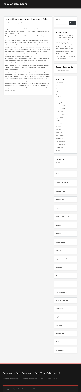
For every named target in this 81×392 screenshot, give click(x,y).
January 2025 (59, 138)
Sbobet (8, 22)
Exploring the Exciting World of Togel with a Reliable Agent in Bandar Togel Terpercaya (64, 37)
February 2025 (60, 135)
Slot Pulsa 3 (59, 174)
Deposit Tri (59, 208)
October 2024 (59, 147)
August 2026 (59, 82)
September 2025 (60, 115)
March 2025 (59, 132)
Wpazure (29, 389)
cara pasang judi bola (18, 22)
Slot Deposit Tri (60, 242)
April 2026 (58, 94)
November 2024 (60, 144)
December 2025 (60, 106)
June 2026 (59, 88)
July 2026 (58, 85)
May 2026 (58, 91)
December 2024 (60, 141)
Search (58, 19)
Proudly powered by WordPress (12, 389)
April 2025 (58, 129)
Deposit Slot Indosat (62, 182)
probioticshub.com (15, 3)
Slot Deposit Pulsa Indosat (63, 217)
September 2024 (60, 150)
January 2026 (59, 103)
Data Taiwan (59, 284)
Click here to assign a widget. (10, 378)
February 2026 (60, 100)
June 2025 (59, 123)
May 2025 (58, 126)
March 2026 (59, 97)
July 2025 (58, 120)
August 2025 (59, 118)
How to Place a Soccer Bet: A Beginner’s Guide (26, 19)
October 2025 (59, 112)
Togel (57, 165)
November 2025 (60, 109)
